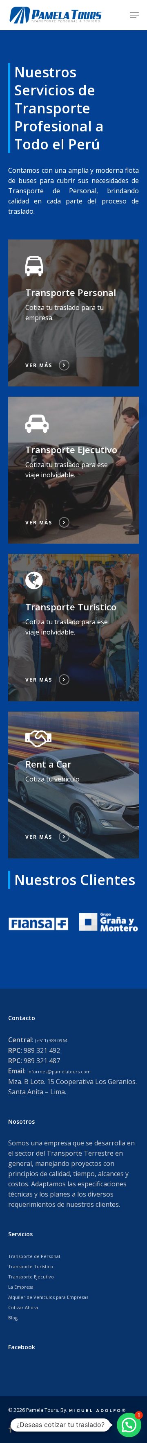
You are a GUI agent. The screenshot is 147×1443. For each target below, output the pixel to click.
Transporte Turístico (30, 1266)
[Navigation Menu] (134, 15)
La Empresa (20, 1287)
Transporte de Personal (34, 1256)
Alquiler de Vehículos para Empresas (48, 1297)
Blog (13, 1317)
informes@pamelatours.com (59, 1071)
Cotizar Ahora (23, 1307)
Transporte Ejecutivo (31, 1277)
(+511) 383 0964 (51, 1040)
